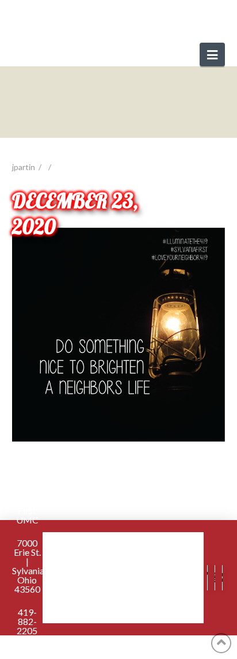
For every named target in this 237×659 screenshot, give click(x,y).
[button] (212, 54)
